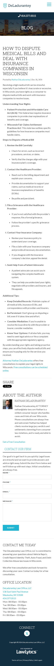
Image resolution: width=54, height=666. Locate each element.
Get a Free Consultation (14, 441)
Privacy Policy (28, 660)
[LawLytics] (27, 651)
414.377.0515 (28, 15)
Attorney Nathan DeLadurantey (18, 360)
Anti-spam (38, 660)
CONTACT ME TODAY (19, 545)
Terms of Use (17, 660)
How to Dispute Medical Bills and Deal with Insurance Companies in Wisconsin (24, 60)
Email (6, 492)
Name (6, 473)
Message (8, 501)
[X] (27, 633)
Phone (7, 482)
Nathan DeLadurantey (21, 80)
